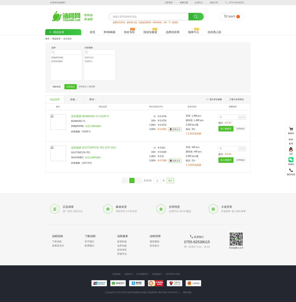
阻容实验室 (150, 32)
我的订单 (214, 2)
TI (169, 22)
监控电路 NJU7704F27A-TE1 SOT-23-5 (93, 147)
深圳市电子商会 (173, 274)
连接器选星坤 (145, 22)
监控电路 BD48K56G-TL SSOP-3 (90, 116)
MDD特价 (157, 22)
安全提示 (154, 245)
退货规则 (154, 241)
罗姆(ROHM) (77, 126)
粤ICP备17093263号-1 (169, 292)
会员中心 (199, 2)
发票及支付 (58, 245)
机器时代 (129, 274)
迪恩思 (175, 22)
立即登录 (169, 2)
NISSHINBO (77, 157)
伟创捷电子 (157, 274)
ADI (165, 22)
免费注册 (184, 2)
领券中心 (193, 32)
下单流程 (57, 241)
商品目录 (56, 39)
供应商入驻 (132, 22)
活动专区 (122, 249)
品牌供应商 (173, 32)
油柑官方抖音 (119, 22)
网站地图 (187, 292)
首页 (92, 32)
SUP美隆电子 (142, 274)
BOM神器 (109, 32)
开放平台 (122, 253)
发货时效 (122, 241)
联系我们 (89, 245)
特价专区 (129, 32)
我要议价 (176, 129)
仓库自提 (122, 245)
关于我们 (89, 241)
